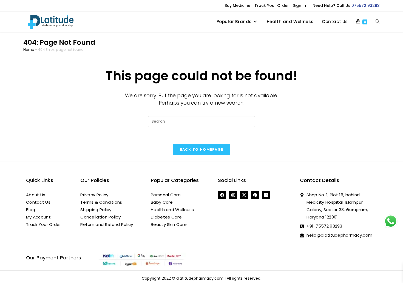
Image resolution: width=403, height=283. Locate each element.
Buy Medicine (237, 5)
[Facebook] (222, 195)
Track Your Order (271, 5)
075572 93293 (365, 5)
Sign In (299, 5)
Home (28, 49)
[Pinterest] (255, 195)
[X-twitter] (244, 195)
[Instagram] (233, 195)
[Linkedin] (266, 195)
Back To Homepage (201, 149)
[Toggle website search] (377, 22)
